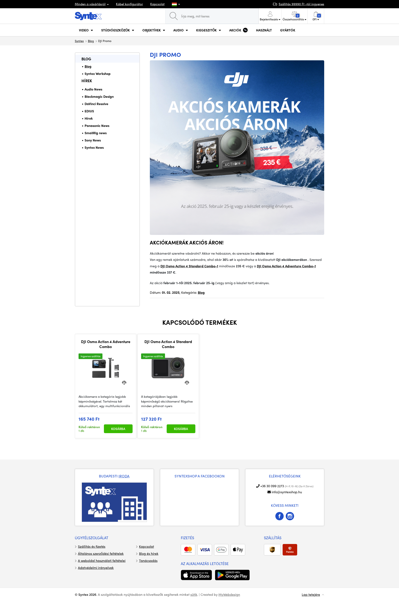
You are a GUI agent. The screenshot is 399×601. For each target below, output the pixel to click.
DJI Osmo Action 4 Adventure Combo (105, 344)
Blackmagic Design (99, 96)
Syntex (79, 41)
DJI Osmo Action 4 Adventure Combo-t (286, 266)
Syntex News (94, 147)
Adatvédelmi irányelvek (96, 567)
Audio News (93, 89)
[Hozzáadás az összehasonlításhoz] (124, 382)
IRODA (123, 475)
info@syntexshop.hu (287, 491)
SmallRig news (96, 132)
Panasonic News (97, 125)
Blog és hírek (148, 553)
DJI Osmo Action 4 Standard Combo (168, 344)
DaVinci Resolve (96, 103)
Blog (91, 41)
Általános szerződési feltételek (101, 553)
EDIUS (89, 111)
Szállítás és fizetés (91, 546)
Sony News (93, 140)
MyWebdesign (229, 594)
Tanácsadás (148, 560)
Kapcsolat (157, 4)
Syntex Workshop (98, 73)
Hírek (86, 80)
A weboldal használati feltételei (102, 560)
